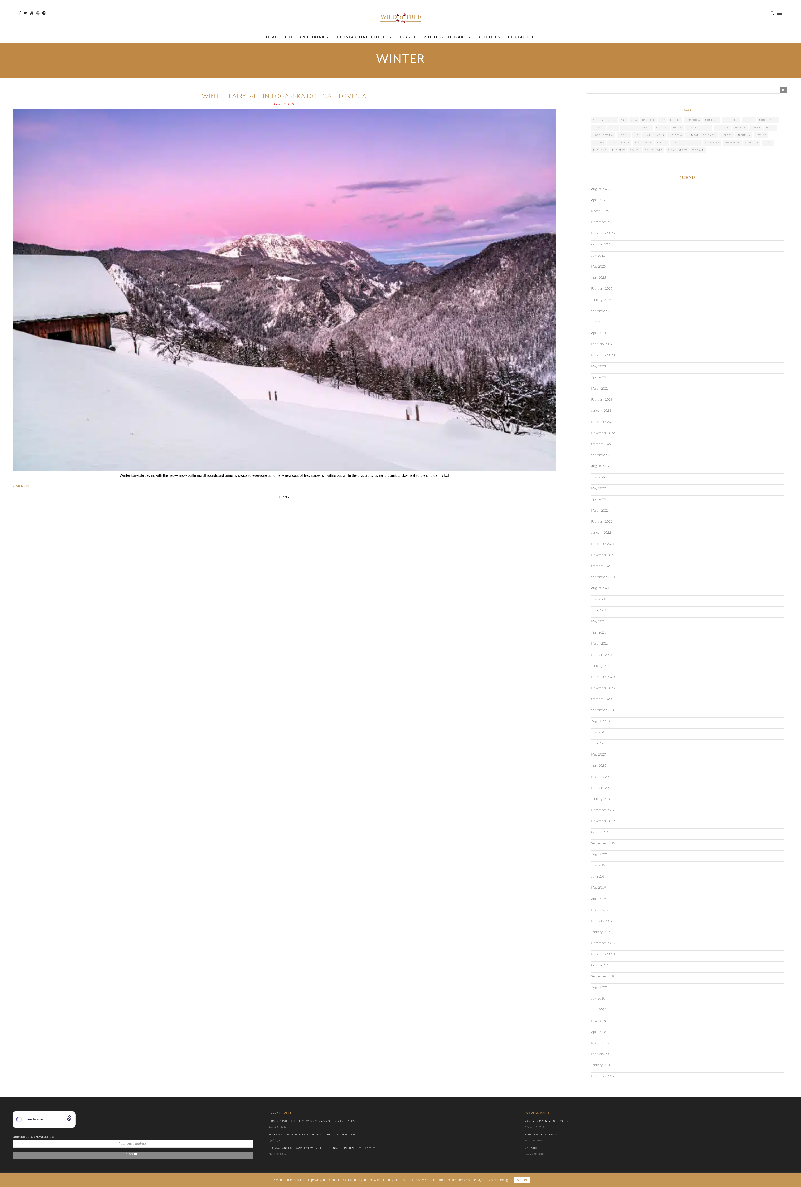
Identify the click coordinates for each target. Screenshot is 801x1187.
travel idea (653, 150)
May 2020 (598, 754)
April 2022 (598, 499)
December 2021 (603, 544)
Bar (662, 120)
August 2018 (600, 987)
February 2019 (601, 921)
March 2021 (600, 643)
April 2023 (598, 377)
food (613, 128)
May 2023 (598, 366)
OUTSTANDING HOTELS (362, 37)
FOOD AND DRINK (305, 37)
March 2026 (600, 211)
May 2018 (598, 1020)
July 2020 (598, 732)
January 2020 (601, 799)
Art (623, 120)
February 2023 (601, 399)
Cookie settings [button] (499, 1180)
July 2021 (598, 599)
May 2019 (598, 887)
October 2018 (601, 965)
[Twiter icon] (25, 13)
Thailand (600, 150)
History (740, 128)
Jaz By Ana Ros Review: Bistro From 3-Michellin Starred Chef (312, 1135)
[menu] (779, 13)
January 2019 (601, 932)
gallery (662, 128)
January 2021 (601, 666)
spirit (767, 143)
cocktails (731, 120)
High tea (722, 128)
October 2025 (601, 244)
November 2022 (603, 433)
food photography (636, 128)
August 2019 (600, 854)
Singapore (732, 143)
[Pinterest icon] (37, 13)
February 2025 (601, 288)
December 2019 (603, 810)
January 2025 (601, 300)
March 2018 (600, 1043)
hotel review (603, 135)
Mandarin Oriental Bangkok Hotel (549, 1121)
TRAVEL (408, 37)
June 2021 (598, 610)
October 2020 (601, 699)
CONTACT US (522, 37)
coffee (748, 120)
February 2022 (601, 521)
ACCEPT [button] (522, 1180)
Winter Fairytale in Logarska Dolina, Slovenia (284, 96)
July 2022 (598, 477)
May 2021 (598, 621)
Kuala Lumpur (654, 135)
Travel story (677, 150)
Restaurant (643, 143)
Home (271, 37)
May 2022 (598, 488)
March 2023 (600, 388)
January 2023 (601, 410)
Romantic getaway (686, 143)
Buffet (675, 120)
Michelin (744, 135)
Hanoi (677, 128)
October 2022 (601, 444)
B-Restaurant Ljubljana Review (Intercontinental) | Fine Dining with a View (322, 1148)
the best (618, 150)
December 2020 (603, 677)
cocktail (711, 120)
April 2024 (598, 333)
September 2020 (603, 710)
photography (619, 143)
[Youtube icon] (31, 13)
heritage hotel (698, 128)
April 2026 (598, 200)
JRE (636, 135)
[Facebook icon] (20, 13)
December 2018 (603, 943)
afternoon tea (604, 120)
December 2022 (603, 422)
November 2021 (603, 555)
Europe (598, 128)
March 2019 (600, 910)
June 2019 (598, 876)
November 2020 (603, 688)
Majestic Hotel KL (537, 1148)
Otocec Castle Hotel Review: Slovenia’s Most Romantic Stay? (312, 1121)
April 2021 (598, 632)
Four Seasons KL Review (541, 1135)
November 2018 (603, 954)
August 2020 (600, 721)
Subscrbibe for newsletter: (33, 1137)
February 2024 (601, 344)
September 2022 (603, 455)
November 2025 (603, 233)
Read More (21, 486)
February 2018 (601, 1054)
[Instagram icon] (43, 13)
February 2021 (601, 654)
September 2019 (603, 843)
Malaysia (675, 135)
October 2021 (601, 566)
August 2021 (600, 588)
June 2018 (598, 1009)
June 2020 (598, 743)
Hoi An (756, 128)
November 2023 (603, 355)
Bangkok (648, 120)
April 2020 (598, 765)
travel (635, 150)
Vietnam (698, 150)
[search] (772, 13)
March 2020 (600, 776)
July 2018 (598, 998)
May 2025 (598, 266)
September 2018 (603, 976)
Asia (634, 120)
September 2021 (603, 577)
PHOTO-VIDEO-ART (445, 37)
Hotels (623, 135)
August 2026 (600, 189)
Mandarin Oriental (701, 135)
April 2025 (598, 277)
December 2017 (603, 1076)
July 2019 (598, 865)
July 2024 (598, 322)
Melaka (726, 135)
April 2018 (598, 1032)
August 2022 (600, 466)
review (662, 143)
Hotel (770, 128)
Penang (598, 143)
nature (761, 135)
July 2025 (598, 255)
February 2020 (601, 788)
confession (768, 120)
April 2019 (598, 898)
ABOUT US (489, 37)
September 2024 (603, 311)
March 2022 (600, 510)
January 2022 (601, 532)
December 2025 (603, 222)
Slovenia (751, 143)
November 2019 (603, 821)
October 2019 (601, 832)
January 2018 (601, 1065)
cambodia (693, 120)
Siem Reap (712, 143)
